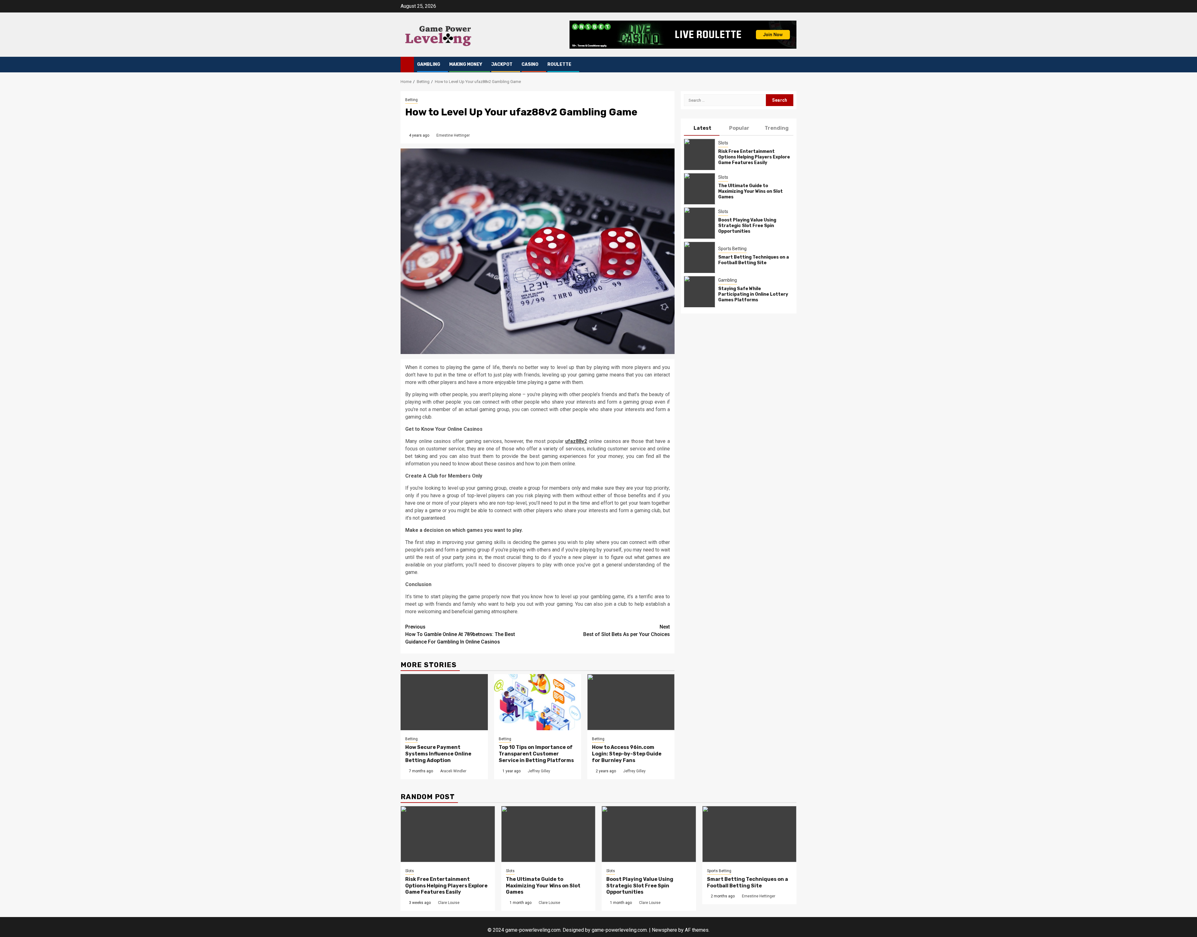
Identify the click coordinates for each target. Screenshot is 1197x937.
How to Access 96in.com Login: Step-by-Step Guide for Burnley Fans (626, 753)
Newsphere (664, 930)
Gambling (428, 64)
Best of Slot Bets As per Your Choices (626, 630)
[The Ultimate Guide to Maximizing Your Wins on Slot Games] (699, 188)
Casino (530, 64)
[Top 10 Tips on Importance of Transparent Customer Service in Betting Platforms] (537, 702)
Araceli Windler (453, 771)
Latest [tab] (702, 128)
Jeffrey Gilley (539, 771)
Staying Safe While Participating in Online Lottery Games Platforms (753, 294)
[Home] (407, 64)
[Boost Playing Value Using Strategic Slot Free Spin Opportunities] (699, 222)
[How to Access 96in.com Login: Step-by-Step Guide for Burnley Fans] (631, 702)
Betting (411, 100)
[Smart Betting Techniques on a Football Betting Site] (699, 257)
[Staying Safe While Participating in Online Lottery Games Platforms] (699, 291)
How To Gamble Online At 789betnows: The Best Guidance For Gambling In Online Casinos (460, 634)
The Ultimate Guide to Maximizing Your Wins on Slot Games (750, 191)
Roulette (559, 64)
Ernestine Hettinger (453, 135)
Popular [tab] (739, 128)
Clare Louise (448, 903)
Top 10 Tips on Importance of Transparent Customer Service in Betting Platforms (536, 753)
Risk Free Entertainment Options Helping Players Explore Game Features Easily (754, 157)
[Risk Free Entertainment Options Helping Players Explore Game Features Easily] (699, 154)
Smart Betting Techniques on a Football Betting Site (753, 260)
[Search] (792, 65)
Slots (723, 142)
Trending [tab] (777, 128)
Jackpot (501, 64)
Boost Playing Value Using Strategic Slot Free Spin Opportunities (747, 225)
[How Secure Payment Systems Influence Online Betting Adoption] (444, 702)
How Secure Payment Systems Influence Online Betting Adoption (438, 753)
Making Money (465, 64)
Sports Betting (732, 248)
